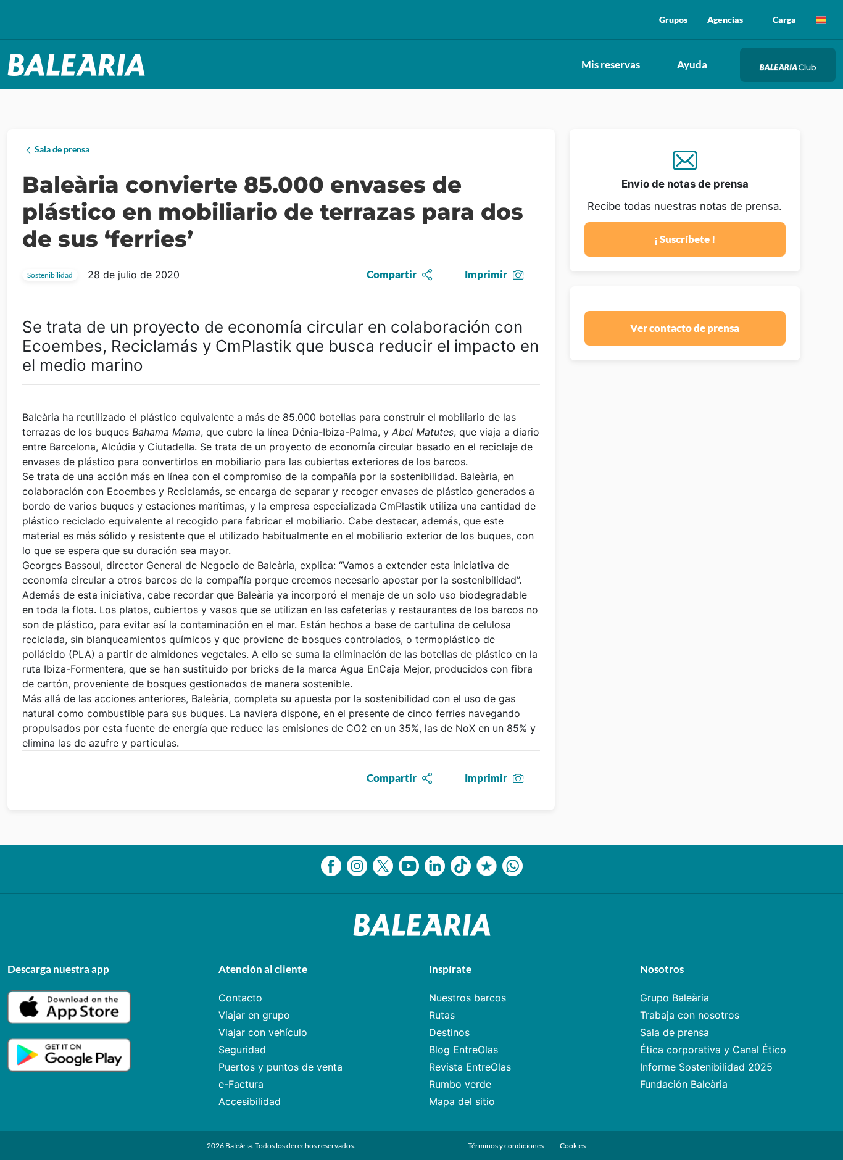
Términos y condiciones (506, 1145)
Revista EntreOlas (470, 1067)
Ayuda (692, 64)
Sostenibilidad (50, 275)
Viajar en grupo (254, 1015)
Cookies (573, 1145)
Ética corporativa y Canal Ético (713, 1049)
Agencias (725, 19)
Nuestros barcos (467, 998)
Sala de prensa (674, 1032)
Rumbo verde (460, 1084)
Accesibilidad (249, 1101)
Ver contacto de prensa (684, 327)
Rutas (442, 1015)
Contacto (240, 998)
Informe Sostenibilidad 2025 (706, 1067)
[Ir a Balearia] (79, 65)
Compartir (392, 274)
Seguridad (242, 1049)
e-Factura (241, 1084)
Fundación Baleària (684, 1084)
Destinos (449, 1032)
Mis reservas (610, 64)
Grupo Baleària (674, 998)
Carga (784, 19)
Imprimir (486, 274)
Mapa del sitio (462, 1101)
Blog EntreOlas (463, 1049)
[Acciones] (821, 19)
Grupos (673, 19)
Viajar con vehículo (262, 1032)
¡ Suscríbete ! (684, 239)
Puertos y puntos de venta (280, 1067)
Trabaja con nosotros (689, 1015)
